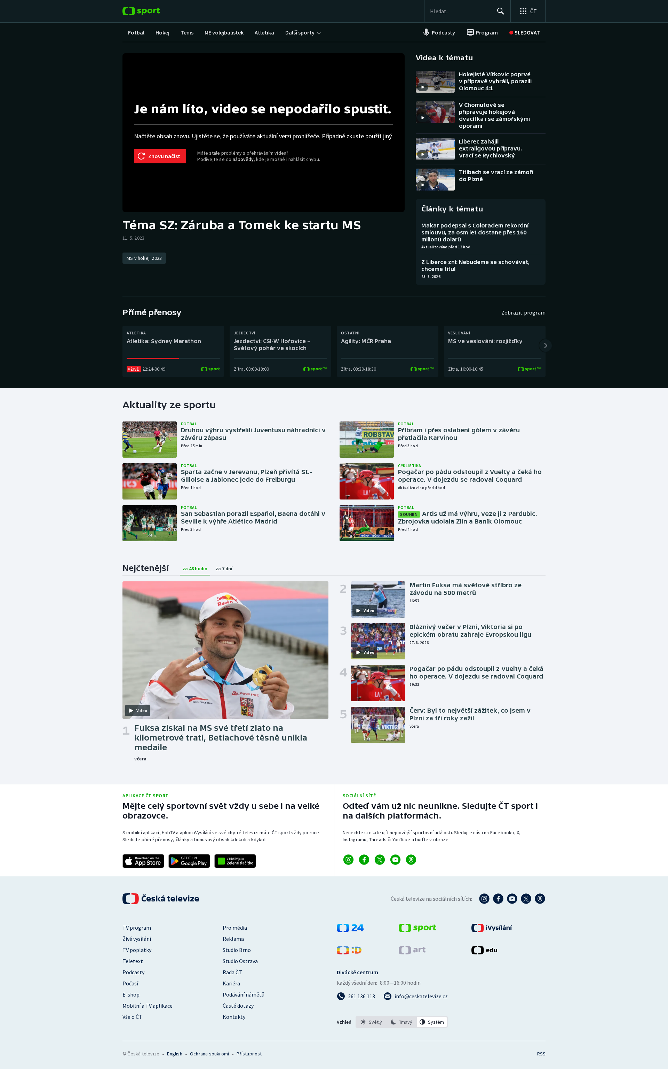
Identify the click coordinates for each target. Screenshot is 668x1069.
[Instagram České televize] (484, 898)
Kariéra (231, 983)
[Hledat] (500, 11)
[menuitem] (136, 32)
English (174, 1054)
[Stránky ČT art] (412, 952)
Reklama (233, 938)
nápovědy (243, 159)
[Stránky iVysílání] (491, 930)
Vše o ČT (132, 1016)
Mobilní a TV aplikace (147, 1005)
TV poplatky (136, 949)
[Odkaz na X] (379, 859)
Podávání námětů (243, 994)
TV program (136, 927)
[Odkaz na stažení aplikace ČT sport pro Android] (189, 861)
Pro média (235, 927)
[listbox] (402, 1022)
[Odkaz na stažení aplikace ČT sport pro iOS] (143, 861)
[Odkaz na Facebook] (364, 859)
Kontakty (234, 1016)
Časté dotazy (238, 1005)
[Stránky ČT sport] (417, 930)
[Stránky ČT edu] (484, 952)
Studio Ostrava (240, 961)
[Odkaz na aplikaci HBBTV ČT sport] (235, 861)
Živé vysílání (136, 938)
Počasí (130, 983)
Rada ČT (232, 972)
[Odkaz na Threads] (411, 859)
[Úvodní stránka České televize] (161, 898)
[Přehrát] (422, 87)
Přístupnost (249, 1054)
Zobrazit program (523, 312)
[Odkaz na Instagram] (348, 859)
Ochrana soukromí (209, 1054)
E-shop (131, 994)
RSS (541, 1054)
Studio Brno (237, 949)
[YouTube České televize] (512, 898)
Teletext (132, 961)
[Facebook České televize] (498, 898)
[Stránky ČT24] (350, 930)
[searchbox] (460, 11)
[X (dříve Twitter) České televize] (526, 898)
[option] (371, 1022)
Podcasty (133, 972)
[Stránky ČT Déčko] (349, 952)
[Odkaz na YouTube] (395, 859)
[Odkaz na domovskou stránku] (151, 11)
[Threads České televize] (540, 898)
